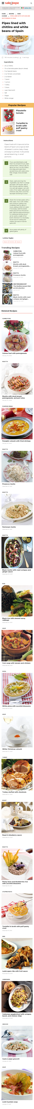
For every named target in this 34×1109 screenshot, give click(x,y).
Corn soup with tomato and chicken (16, 663)
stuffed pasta (7, 891)
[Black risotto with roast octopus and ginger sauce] (7, 299)
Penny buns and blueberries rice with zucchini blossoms (15, 882)
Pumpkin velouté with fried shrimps (16, 441)
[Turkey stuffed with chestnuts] (17, 774)
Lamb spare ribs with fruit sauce (15, 971)
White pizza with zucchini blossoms (16, 706)
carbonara (6, 979)
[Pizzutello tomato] (9, 115)
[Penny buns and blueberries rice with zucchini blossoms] (17, 864)
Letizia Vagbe (8, 238)
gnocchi (5, 1024)
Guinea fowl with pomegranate (19, 254)
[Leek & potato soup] (17, 1084)
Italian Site (27, 8)
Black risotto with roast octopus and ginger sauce (22, 298)
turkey (4, 757)
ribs (3, 936)
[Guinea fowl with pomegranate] (7, 255)
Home (4, 13)
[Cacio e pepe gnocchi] (17, 1041)
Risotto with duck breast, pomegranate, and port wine (21, 265)
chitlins (13, 242)
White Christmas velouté (12, 749)
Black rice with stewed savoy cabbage (13, 619)
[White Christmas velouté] (17, 731)
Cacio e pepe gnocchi (10, 1059)
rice (3, 583)
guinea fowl (17, 251)
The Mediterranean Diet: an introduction (22, 287)
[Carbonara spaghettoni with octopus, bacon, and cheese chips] (17, 996)
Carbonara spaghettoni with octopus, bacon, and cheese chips (16, 1015)
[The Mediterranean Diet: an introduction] (7, 288)
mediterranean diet (20, 284)
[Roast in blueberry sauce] (17, 817)
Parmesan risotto (9, 527)
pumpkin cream (7, 406)
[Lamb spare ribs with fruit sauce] (17, 954)
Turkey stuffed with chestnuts (14, 792)
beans (6, 242)
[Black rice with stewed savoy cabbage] (17, 601)
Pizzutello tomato (21, 111)
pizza (4, 671)
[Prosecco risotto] (7, 277)
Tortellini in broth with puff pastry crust (22, 127)
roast (4, 800)
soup (4, 628)
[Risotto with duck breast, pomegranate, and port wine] (7, 266)
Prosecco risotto (19, 275)
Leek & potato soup (10, 1102)
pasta (19, 242)
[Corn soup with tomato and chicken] (17, 645)
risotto (16, 262)
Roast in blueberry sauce (12, 835)
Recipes (11, 13)
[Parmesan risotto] (17, 509)
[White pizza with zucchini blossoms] (17, 688)
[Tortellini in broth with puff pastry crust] (9, 128)
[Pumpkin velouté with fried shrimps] (17, 423)
